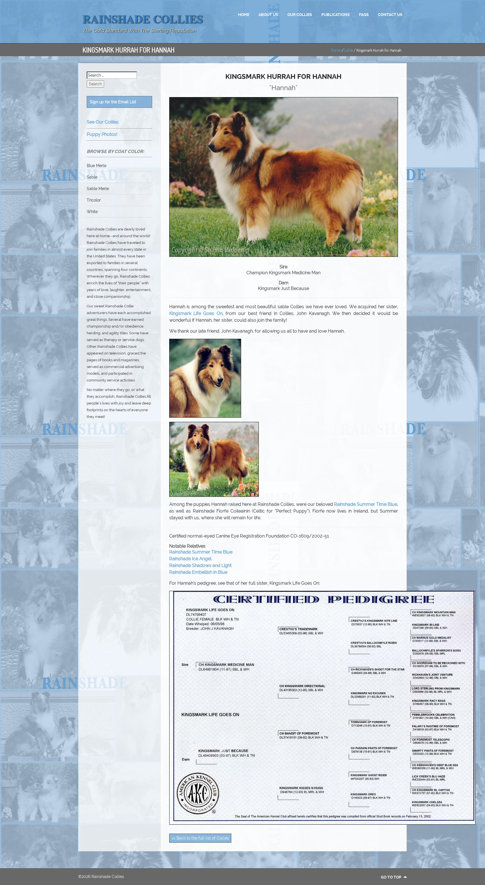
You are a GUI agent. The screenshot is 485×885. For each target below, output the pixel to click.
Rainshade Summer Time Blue (365, 504)
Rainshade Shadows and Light (200, 565)
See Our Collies (102, 122)
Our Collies (299, 14)
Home (243, 14)
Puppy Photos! (102, 134)
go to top (391, 877)
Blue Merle (96, 165)
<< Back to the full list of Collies (200, 838)
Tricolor (94, 200)
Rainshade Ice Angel (190, 558)
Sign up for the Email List (113, 102)
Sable (348, 50)
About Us (268, 14)
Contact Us (390, 14)
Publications (335, 14)
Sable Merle (98, 188)
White (92, 211)
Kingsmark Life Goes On (196, 313)
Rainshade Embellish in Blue (198, 572)
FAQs (364, 14)
